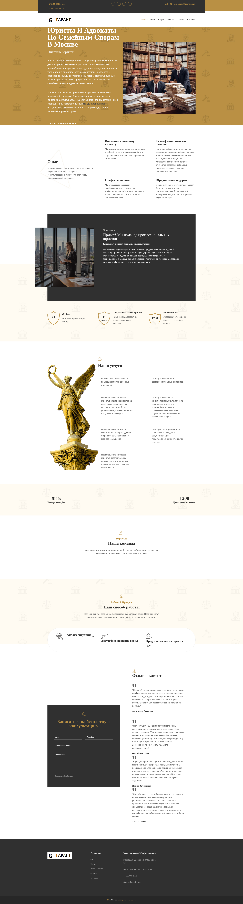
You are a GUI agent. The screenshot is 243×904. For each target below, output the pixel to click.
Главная (144, 19)
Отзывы (180, 19)
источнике (162, 259)
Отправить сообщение (64, 776)
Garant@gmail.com (187, 4)
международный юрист (95, 103)
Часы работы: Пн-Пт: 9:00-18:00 (137, 869)
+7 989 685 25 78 (56, 8)
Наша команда (96, 869)
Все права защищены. (127, 900)
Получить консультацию (61, 123)
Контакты (191, 19)
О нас (152, 19)
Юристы (170, 19)
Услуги (161, 19)
